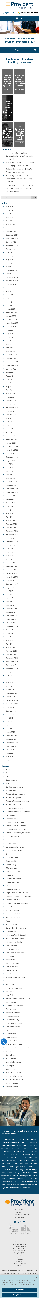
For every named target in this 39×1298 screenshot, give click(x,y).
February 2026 (11, 228)
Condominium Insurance (15, 840)
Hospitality (10, 956)
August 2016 (10, 630)
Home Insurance (12, 946)
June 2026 (9, 214)
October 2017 (11, 580)
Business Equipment (13, 797)
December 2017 (12, 573)
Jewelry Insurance (12, 967)
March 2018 (10, 563)
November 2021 (12, 408)
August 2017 (10, 587)
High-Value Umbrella (14, 942)
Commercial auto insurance (16, 826)
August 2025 (10, 249)
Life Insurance (11, 970)
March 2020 (10, 478)
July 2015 (9, 676)
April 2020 (10, 475)
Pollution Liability (12, 1016)
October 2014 (11, 707)
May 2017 (9, 598)
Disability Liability (12, 882)
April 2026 (10, 221)
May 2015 (9, 683)
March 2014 (10, 732)
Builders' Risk (11, 790)
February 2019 (11, 524)
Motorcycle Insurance (14, 988)
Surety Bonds (11, 1058)
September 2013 (12, 753)
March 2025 (10, 267)
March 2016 (10, 647)
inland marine (11, 960)
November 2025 (12, 238)
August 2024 (10, 291)
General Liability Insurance (16, 928)
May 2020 (9, 471)
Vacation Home (11, 1069)
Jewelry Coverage (12, 963)
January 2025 (11, 274)
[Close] (36, 1277)
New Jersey (10, 991)
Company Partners (20, 1256)
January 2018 (11, 570)
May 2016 (9, 640)
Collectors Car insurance (15, 822)
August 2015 (10, 672)
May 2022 (9, 386)
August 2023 (10, 334)
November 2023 (12, 323)
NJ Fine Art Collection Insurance (18, 998)
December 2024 (12, 277)
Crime (8, 854)
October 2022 (11, 369)
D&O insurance (11, 868)
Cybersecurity (11, 864)
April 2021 (10, 432)
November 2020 (12, 450)
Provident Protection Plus (15, 1041)
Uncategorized (11, 1065)
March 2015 (10, 690)
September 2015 (12, 668)
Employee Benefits (13, 889)
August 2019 (10, 503)
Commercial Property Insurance (18, 833)
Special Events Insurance (15, 1044)
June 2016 (9, 637)
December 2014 (12, 700)
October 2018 (11, 538)
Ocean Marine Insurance (15, 1005)
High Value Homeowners (15, 938)
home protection (12, 949)
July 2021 (9, 422)
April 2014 (10, 728)
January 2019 (11, 527)
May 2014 (9, 725)
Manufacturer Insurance (15, 974)
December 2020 (12, 446)
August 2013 (10, 757)
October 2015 (11, 665)
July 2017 (9, 591)
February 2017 (11, 609)
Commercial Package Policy (16, 829)
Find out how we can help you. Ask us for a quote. (17, 50)
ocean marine (11, 1002)
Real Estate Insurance (14, 1023)
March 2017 (10, 605)
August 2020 (10, 460)
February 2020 (11, 482)
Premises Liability (12, 1020)
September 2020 (12, 457)
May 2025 (9, 259)
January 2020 (11, 485)
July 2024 (9, 295)
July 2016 (9, 633)
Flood (8, 921)
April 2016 (10, 644)
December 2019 (12, 489)
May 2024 (9, 302)
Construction (11, 843)
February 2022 (11, 397)
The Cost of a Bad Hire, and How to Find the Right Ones (7, 80)
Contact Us (19, 1259)
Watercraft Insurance (14, 1072)
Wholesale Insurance (14, 1076)
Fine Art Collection (13, 917)
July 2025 (9, 252)
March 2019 (10, 520)
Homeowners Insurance (15, 953)
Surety (8, 1051)
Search (34, 197)
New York (9, 995)
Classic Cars (10, 815)
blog (7, 776)
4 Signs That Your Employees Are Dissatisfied (8, 133)
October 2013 (11, 750)
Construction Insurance (15, 847)
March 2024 (10, 309)
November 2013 (12, 746)
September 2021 (12, 415)
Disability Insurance (13, 879)
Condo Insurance (12, 836)
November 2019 (12, 492)
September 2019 (12, 499)
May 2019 (9, 513)
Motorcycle (10, 984)
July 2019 (9, 506)
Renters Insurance (13, 1027)
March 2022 (10, 393)
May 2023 (9, 344)
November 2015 (12, 661)
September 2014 (12, 711)
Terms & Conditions (19, 1263)
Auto (8, 769)
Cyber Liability (11, 861)
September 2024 (12, 288)
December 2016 (12, 616)
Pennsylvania (11, 1009)
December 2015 (12, 658)
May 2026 (9, 217)
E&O (7, 886)
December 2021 (12, 404)
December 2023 (12, 319)
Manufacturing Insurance (15, 977)
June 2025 (9, 256)
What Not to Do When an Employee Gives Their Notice (20, 80)
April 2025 (10, 263)
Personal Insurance (19, 1248)
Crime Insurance (12, 857)
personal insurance (13, 1013)
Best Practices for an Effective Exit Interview (7, 107)
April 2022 (10, 390)
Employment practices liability (17, 893)
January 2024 (11, 316)
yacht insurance (12, 1087)
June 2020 (9, 468)
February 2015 (11, 693)
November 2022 (12, 365)
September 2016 (12, 626)
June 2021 (9, 425)
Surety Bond (10, 1055)
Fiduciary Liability (12, 910)
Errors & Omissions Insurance (17, 903)
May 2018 (9, 556)
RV (7, 1030)
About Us (19, 1254)
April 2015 (10, 686)
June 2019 (9, 510)
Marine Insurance (12, 981)
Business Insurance (13, 804)
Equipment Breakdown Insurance (18, 896)
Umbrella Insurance (13, 1062)
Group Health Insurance (15, 931)
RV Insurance (11, 1034)
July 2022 (9, 379)
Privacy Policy (19, 1261)
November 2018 (12, 535)
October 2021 (11, 411)
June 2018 (9, 552)
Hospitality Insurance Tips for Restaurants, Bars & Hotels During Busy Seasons (19, 178)
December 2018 (12, 531)
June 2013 (9, 760)
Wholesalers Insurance (14, 1079)
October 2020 (11, 453)
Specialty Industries (19, 1246)
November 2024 (12, 281)
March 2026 (10, 224)
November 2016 (12, 619)
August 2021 (10, 418)
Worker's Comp (12, 1083)
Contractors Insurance (14, 850)
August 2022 (10, 376)
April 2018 (10, 559)
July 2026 (9, 210)
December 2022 (12, 362)
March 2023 (10, 351)
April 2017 (10, 601)
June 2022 (9, 383)
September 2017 (12, 584)
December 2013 (12, 743)
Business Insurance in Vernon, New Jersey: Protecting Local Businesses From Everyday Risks (19, 188)
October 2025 (11, 242)
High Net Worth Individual (16, 935)
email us (5, 1185)
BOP (7, 783)
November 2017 (12, 577)
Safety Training (12, 1037)
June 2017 (9, 594)
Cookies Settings (19, 1290)
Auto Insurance (12, 773)
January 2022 (11, 401)
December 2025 (12, 235)
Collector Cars (11, 819)
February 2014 (11, 735)
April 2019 (10, 517)
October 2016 (11, 623)
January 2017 (11, 612)
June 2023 (9, 341)
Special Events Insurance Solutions (19, 1048)
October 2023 (11, 326)
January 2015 (11, 697)
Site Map (19, 1265)
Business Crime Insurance (16, 794)
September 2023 (12, 330)
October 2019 (11, 496)
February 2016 (11, 651)
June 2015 (9, 679)
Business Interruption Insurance (18, 812)
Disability (9, 875)
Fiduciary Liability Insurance (16, 914)
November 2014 (12, 704)
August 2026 (10, 207)
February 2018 (11, 566)
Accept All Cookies (19, 1295)
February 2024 (11, 312)
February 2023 (11, 355)
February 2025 (11, 270)
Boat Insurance (12, 780)
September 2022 (12, 372)
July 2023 (9, 337)
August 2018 (10, 545)
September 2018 (12, 542)
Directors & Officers (13, 871)
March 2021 (10, 436)
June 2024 (9, 298)
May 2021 (9, 429)
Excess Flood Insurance (14, 907)
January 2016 (11, 654)
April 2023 (10, 348)
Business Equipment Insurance (17, 801)
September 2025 (12, 245)
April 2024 (10, 305)
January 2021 (11, 443)
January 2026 (11, 231)
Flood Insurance (12, 924)
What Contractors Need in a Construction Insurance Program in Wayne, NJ (19, 156)
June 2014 (9, 721)
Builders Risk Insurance (15, 787)
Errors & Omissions (13, 900)
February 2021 (11, 439)
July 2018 (9, 549)
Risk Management (19, 1252)
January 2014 (11, 739)
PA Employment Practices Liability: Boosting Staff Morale (20, 133)
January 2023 (11, 358)
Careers (19, 1258)
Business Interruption (14, 808)
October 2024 (11, 284)
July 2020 (9, 464)
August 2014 (10, 714)
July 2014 (9, 718)
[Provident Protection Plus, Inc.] (20, 5)
